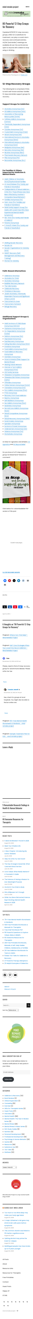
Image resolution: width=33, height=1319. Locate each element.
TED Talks (7, 1150)
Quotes (7, 1142)
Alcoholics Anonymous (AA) (14, 109)
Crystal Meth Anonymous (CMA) (16, 132)
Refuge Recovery (10, 307)
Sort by (5, 1010)
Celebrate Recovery (11, 289)
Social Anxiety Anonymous (13, 421)
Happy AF (6, 1291)
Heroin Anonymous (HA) (13, 135)
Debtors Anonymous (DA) (13, 336)
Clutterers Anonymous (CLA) (14, 328)
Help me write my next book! (14, 859)
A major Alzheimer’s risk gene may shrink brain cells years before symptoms (16, 1223)
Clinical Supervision (11, 1101)
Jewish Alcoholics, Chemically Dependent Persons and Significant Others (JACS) (17, 296)
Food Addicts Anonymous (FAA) (15, 349)
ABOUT (6, 987)
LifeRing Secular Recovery (13, 243)
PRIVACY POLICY (10, 989)
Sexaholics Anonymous (12, 406)
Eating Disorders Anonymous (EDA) (17, 344)
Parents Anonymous (11, 223)
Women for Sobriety (11, 261)
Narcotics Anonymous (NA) (14, 150)
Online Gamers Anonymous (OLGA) (17, 385)
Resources (8, 1144)
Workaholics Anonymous (13, 434)
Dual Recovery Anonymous (14, 341)
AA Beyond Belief (19, 444)
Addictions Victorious (11, 276)
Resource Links (8, 1268)
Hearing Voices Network (13, 365)
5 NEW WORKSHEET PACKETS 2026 (16, 841)
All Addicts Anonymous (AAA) (15, 111)
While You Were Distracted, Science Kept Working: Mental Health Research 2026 (17, 900)
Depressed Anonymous (12, 339)
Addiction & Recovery (12, 1096)
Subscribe (8, 1079)
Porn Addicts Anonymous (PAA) (15, 390)
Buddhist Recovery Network (14, 283)
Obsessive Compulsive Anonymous (16, 375)
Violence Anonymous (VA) (13, 431)
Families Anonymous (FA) (13, 200)
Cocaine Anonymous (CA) (13, 129)
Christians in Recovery (12, 291)
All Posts (6, 1259)
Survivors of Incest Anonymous (15, 426)
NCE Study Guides (10, 1129)
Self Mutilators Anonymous (14, 401)
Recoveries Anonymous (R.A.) (14, 160)
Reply (5, 682)
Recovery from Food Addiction (15, 395)
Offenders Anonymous (12, 383)
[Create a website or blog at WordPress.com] (17, 1311)
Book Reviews (9, 1098)
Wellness (7, 1152)
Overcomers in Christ (12, 301)
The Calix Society (10, 286)
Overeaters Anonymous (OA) (15, 388)
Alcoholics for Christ (11, 278)
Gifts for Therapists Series (13, 1108)
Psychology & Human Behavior (15, 1139)
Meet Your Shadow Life (12, 846)
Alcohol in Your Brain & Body (14, 887)
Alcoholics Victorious (11, 281)
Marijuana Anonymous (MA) (14, 147)
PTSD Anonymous (10, 393)
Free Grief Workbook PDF (13, 930)
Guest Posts (8, 1111)
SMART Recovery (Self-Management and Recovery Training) (14, 255)
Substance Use (9, 1147)
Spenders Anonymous (12, 424)
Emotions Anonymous (12, 347)
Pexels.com (24, 75)
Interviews (8, 1114)
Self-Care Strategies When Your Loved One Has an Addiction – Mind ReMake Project (16, 648)
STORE (5, 1295)
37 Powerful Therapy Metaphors (16, 961)
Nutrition (7, 1132)
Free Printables (8, 1277)
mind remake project (11, 6)
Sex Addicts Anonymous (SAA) (15, 403)
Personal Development (12, 1134)
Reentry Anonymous (11, 398)
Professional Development (14, 1137)
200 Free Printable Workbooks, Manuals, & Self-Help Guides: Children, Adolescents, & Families (16, 945)
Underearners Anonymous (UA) (15, 429)
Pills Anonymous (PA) (12, 158)
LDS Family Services (11, 372)
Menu (27, 7)
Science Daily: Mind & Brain (13, 1208)
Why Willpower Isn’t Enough (14, 892)
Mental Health (9, 1116)
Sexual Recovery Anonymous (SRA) (17, 419)
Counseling (8, 1103)
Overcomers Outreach (12, 304)
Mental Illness (9, 1124)
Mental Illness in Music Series (14, 1126)
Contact (6, 1282)
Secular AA (8, 245)
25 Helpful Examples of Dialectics (16, 963)
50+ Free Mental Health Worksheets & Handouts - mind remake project (15, 723)
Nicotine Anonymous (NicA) (14, 153)
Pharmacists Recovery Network (15, 155)
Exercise (7, 1106)
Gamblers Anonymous (12, 357)
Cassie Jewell (13, 690)
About (5, 1264)
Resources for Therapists (12, 1273)
